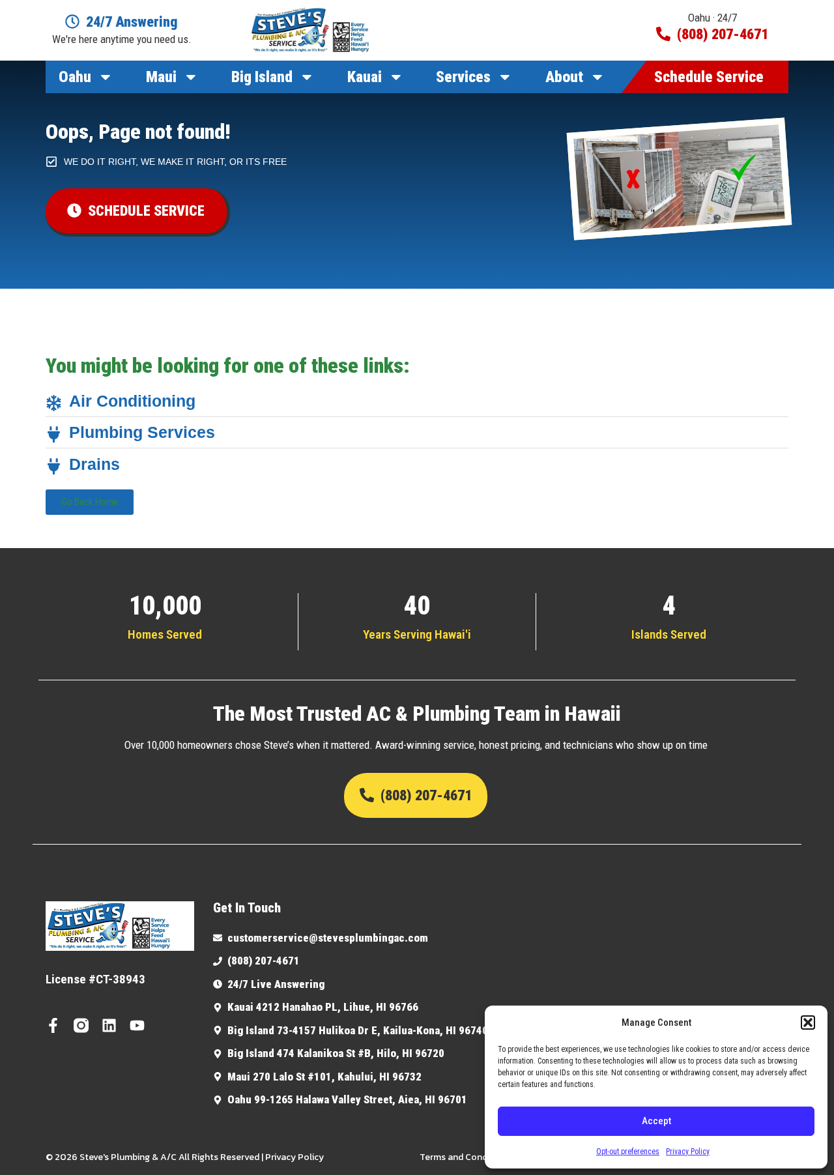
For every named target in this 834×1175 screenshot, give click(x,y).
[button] (807, 1022)
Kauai (364, 77)
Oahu (75, 77)
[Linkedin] (109, 1025)
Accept (656, 1121)
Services (463, 77)
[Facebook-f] (53, 1025)
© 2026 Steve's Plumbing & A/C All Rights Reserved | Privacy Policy (185, 1157)
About (564, 77)
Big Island (262, 77)
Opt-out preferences (627, 1151)
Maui (161, 77)
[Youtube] (137, 1025)
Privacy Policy (688, 1151)
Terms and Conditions (465, 1157)
